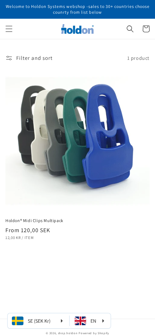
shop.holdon (68, 333)
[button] (9, 29)
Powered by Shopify (94, 333)
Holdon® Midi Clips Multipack (34, 220)
